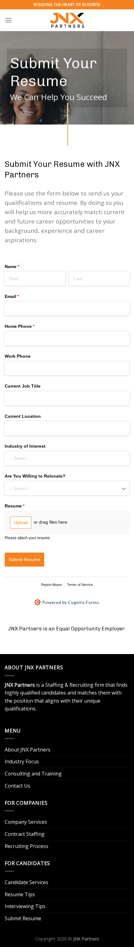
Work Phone (18, 356)
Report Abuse (51, 585)
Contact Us (17, 785)
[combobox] (67, 458)
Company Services (26, 821)
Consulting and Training (33, 773)
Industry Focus (22, 761)
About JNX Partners (27, 749)
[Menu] (8, 20)
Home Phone (29, 326)
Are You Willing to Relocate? (35, 476)
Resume (24, 505)
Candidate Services (26, 882)
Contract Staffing (25, 834)
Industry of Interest (25, 446)
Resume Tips (20, 894)
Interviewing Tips (25, 906)
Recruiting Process (26, 846)
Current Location (23, 416)
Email (21, 296)
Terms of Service (80, 585)
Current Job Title (23, 386)
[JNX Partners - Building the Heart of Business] (67, 20)
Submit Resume (23, 918)
